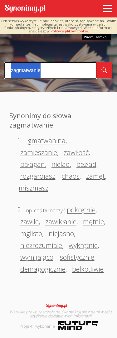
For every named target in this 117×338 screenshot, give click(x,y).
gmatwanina (47, 140)
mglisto (31, 233)
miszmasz (33, 187)
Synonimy (58, 305)
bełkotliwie (88, 268)
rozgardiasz (37, 176)
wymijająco (36, 257)
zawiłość (76, 152)
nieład (60, 164)
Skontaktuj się (74, 312)
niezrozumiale (41, 245)
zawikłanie (60, 221)
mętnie (93, 221)
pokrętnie (81, 209)
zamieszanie (38, 152)
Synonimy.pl (25, 9)
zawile (29, 221)
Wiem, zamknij (96, 37)
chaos (71, 176)
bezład (86, 164)
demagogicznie (43, 268)
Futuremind (78, 325)
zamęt (95, 176)
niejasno (61, 233)
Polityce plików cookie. (70, 31)
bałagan (32, 164)
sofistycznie (77, 257)
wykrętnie (83, 245)
